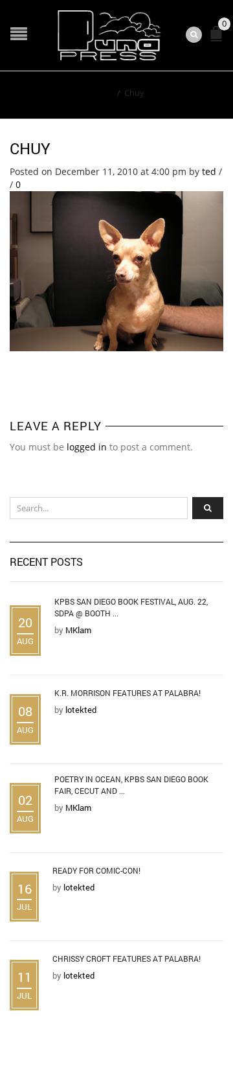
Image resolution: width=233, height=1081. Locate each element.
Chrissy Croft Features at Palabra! (126, 958)
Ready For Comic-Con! (96, 870)
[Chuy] (116, 270)
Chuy (30, 148)
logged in (87, 447)
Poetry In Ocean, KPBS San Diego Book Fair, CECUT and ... (131, 785)
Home (101, 93)
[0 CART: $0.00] (219, 39)
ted (209, 171)
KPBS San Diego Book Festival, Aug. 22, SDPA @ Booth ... (131, 607)
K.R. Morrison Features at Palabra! (127, 693)
